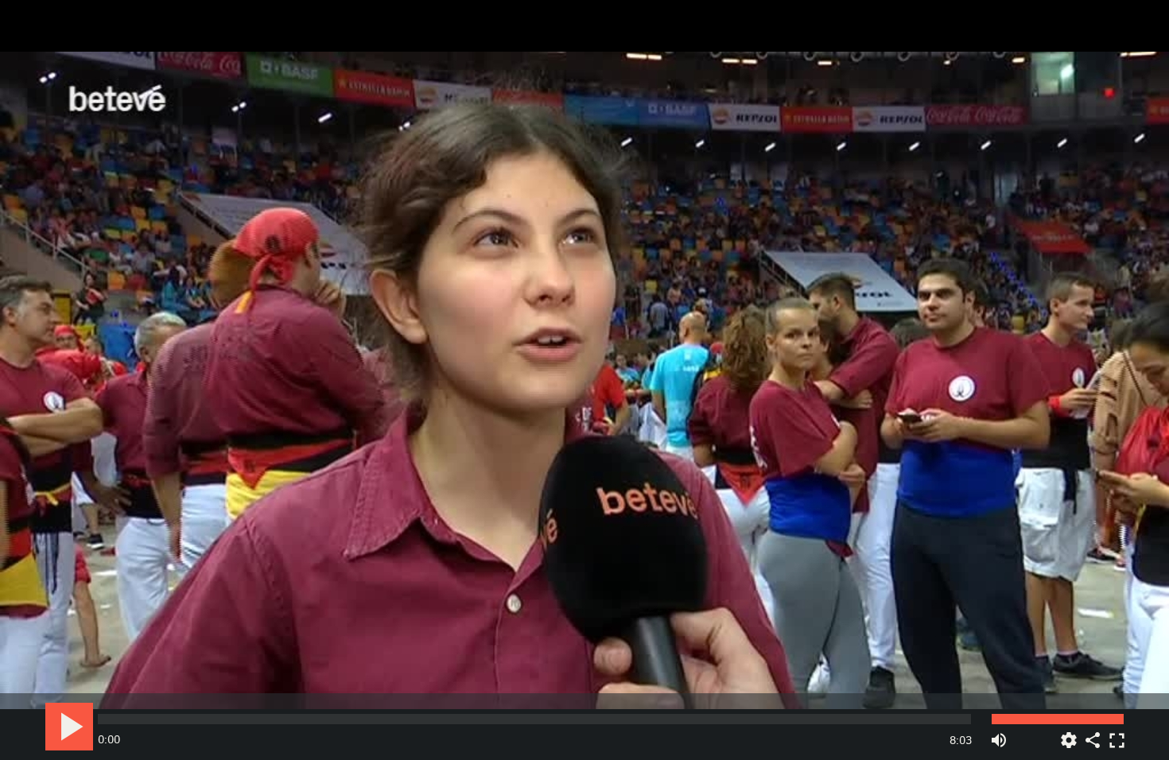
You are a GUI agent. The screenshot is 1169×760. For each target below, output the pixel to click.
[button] (585, 381)
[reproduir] (69, 726)
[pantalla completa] (1116, 734)
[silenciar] (999, 734)
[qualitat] (1069, 734)
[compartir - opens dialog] (1093, 734)
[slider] (534, 719)
